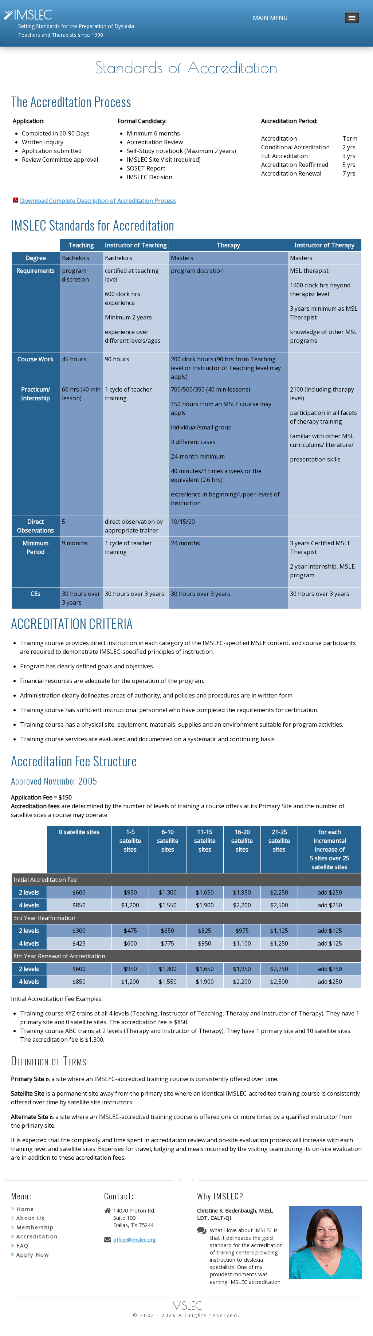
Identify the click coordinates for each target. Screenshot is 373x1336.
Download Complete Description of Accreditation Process (98, 201)
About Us (30, 1218)
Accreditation (37, 1236)
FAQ (22, 1245)
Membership (35, 1227)
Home (25, 1209)
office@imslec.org (134, 1239)
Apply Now (32, 1254)
